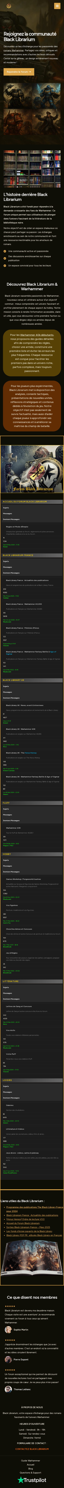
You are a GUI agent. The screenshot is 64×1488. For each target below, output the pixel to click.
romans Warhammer (14, 50)
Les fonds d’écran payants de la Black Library (29, 1231)
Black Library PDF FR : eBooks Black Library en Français (34, 1235)
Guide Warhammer (30, 1460)
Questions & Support (30, 1472)
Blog (30, 1468)
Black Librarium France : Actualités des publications (32, 1215)
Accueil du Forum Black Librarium (23, 1223)
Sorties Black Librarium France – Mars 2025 (28, 1227)
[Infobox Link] (32, 1480)
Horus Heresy (31, 753)
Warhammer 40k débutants (36, 335)
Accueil (30, 1464)
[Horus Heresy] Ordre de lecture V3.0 (25, 1219)
